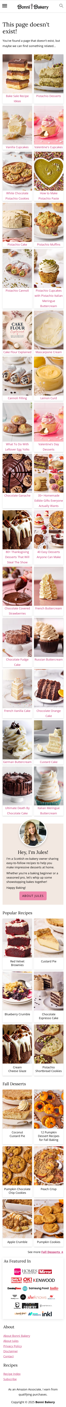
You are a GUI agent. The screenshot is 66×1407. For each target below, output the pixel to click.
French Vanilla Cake (17, 711)
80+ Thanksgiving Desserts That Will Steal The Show (17, 557)
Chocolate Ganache (17, 495)
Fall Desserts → (52, 1252)
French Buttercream (48, 608)
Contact (8, 1356)
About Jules (33, 896)
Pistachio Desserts (48, 96)
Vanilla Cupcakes (17, 147)
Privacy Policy (12, 1346)
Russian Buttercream (49, 659)
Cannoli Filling (17, 398)
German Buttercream (17, 762)
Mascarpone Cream (49, 352)
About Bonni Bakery (16, 1336)
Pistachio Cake (17, 244)
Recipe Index (12, 1374)
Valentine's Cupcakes (48, 147)
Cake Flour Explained (17, 352)
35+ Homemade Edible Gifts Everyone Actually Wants (48, 501)
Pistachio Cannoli (17, 290)
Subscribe (10, 1379)
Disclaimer (10, 1351)
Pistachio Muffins (48, 244)
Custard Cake (49, 762)
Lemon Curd (48, 398)
